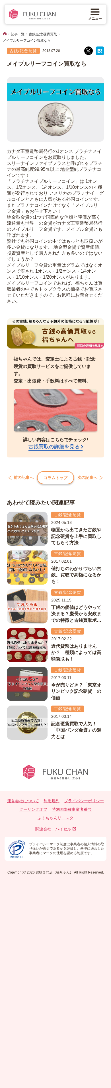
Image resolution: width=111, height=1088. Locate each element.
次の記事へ (87, 477)
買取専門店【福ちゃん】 (54, 872)
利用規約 (51, 801)
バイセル (63, 829)
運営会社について (23, 801)
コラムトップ (55, 477)
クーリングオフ (33, 809)
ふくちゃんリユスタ (55, 818)
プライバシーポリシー (84, 801)
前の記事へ (24, 477)
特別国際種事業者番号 (72, 809)
